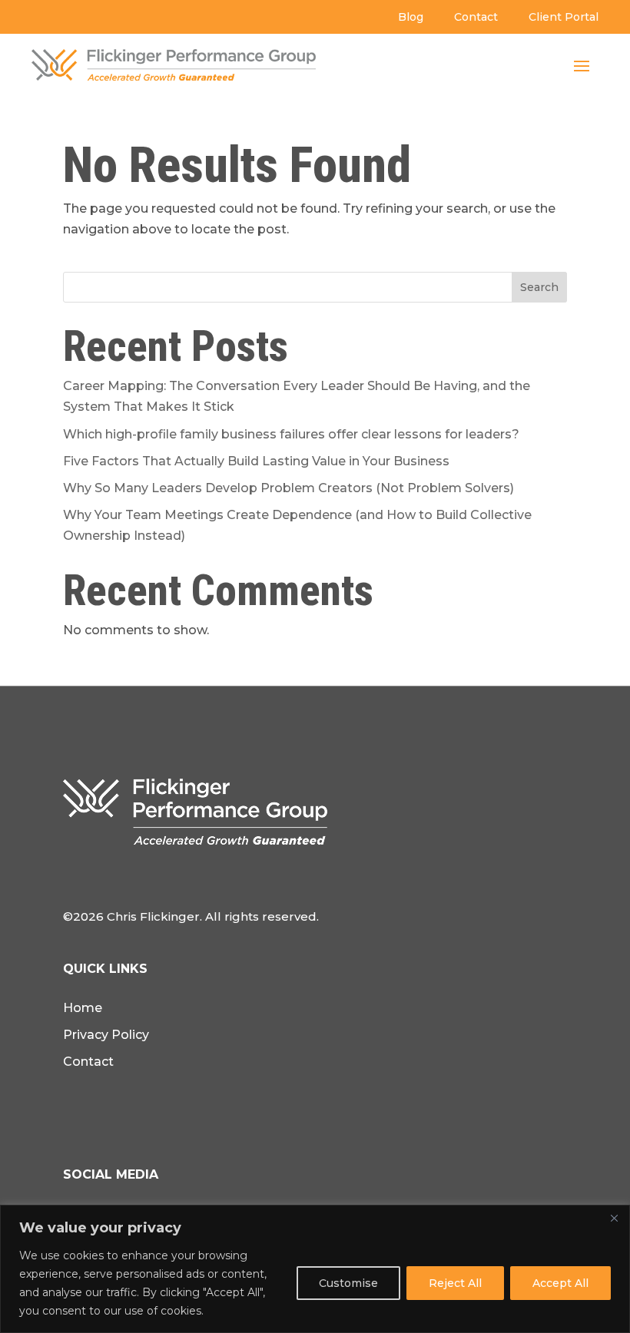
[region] (315, 1269)
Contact (476, 17)
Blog (410, 17)
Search (539, 287)
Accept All (560, 1283)
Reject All (455, 1283)
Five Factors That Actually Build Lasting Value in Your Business (256, 461)
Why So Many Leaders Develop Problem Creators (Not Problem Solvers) (288, 488)
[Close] (614, 1218)
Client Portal (563, 17)
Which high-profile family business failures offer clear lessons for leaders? (291, 434)
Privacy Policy (106, 1034)
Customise (348, 1283)
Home (82, 1008)
